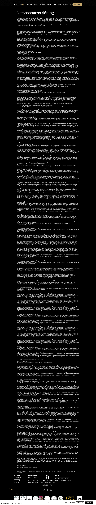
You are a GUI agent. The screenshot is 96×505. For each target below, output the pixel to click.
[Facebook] (47, 489)
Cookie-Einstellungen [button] (70, 502)
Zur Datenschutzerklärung (17, 503)
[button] (42, 3)
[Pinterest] (51, 489)
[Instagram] (44, 489)
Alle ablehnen (80, 502)
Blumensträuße (17, 479)
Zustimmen (88, 502)
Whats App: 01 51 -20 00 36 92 (62, 478)
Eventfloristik (16, 482)
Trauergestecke (17, 480)
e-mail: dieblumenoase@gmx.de (63, 480)
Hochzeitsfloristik (17, 477)
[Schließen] (94, 502)
